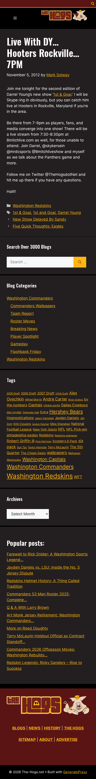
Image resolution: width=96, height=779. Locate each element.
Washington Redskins (32, 205)
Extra (44, 412)
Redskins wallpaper (66, 435)
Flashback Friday (25, 351)
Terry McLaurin (58, 447)
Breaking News (24, 328)
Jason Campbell (44, 418)
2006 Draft (28, 393)
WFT (78, 476)
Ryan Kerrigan (43, 441)
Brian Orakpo (75, 399)
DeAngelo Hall (31, 412)
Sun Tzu (22, 447)
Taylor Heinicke (37, 447)
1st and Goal (44, 212)
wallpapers (57, 452)
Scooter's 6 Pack (64, 441)
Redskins (46, 435)
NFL (61, 429)
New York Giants (45, 429)
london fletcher (40, 424)
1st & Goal (62, 94)
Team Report (22, 313)
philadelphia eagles (22, 435)
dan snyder (14, 412)
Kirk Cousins (22, 424)
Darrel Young (69, 212)
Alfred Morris (33, 399)
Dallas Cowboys (74, 405)
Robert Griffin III (20, 441)
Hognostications (20, 418)
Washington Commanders (30, 298)
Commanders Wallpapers (32, 306)
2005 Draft (13, 393)
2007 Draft (45, 393)
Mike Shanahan (60, 424)
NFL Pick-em (76, 429)
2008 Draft (61, 393)
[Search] (79, 262)
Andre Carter (55, 399)
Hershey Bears (66, 411)
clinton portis (52, 405)
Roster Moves (22, 321)
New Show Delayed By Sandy (39, 219)
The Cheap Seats (33, 453)
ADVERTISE (66, 739)
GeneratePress (75, 772)
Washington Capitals (44, 459)
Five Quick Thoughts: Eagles (38, 226)
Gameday (19, 344)
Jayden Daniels (67, 418)
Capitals (35, 405)
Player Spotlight (24, 336)
